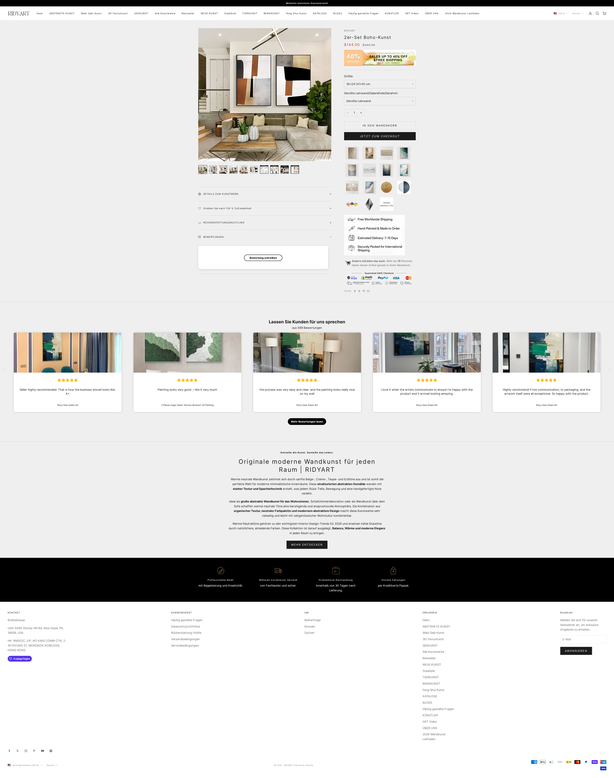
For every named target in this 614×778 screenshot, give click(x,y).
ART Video (412, 13)
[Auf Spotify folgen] (50, 750)
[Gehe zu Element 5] (243, 169)
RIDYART (349, 30)
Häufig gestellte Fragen (363, 13)
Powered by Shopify (303, 765)
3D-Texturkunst (118, 13)
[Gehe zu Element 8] (274, 169)
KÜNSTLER (392, 13)
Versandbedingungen (185, 639)
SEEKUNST (141, 13)
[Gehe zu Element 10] (294, 169)
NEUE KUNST (209, 13)
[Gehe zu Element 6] (253, 169)
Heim (39, 13)
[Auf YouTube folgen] (42, 750)
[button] (5, 369)
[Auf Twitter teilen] (359, 291)
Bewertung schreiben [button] (263, 257)
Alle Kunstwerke (165, 13)
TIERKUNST (249, 13)
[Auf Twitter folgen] (17, 750)
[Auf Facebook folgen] (9, 750)
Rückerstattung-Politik (186, 632)
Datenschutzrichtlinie (185, 626)
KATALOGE (320, 13)
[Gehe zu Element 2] (213, 169)
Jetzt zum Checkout (380, 136)
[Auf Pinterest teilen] (363, 291)
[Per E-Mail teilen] (368, 291)
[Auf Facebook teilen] (355, 291)
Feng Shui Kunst (296, 13)
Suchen (309, 632)
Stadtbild (230, 13)
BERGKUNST (272, 13)
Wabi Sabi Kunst (91, 13)
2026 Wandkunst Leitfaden (462, 13)
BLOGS (337, 13)
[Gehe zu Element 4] (233, 169)
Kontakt (309, 626)
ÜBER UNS (432, 13)
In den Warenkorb (380, 125)
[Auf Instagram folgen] (26, 750)
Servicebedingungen (185, 645)
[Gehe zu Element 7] (264, 169)
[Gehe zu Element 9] (284, 169)
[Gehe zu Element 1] (202, 169)
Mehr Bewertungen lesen (307, 421)
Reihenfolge (312, 620)
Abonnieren (576, 650)
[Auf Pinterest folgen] (34, 750)
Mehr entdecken (307, 544)
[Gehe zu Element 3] (223, 169)
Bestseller (188, 13)
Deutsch (576, 13)
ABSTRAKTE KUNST (62, 13)
